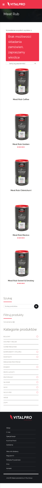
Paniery (7, 367)
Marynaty (8, 357)
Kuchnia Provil (11, 441)
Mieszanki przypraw (12, 362)
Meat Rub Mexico (21, 235)
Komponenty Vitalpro (12, 352)
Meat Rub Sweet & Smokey (21, 280)
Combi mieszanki (10, 347)
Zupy (6, 402)
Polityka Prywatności (13, 460)
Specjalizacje (10, 436)
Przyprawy (8, 377)
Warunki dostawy (12, 451)
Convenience (8, 322)
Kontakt (9, 468)
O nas (8, 432)
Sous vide (8, 392)
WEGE (6, 397)
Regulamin (10, 456)
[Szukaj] (36, 306)
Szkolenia (9, 445)
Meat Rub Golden (21, 144)
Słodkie (7, 382)
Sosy (6, 387)
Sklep (8, 428)
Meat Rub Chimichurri (21, 190)
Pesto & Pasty (9, 372)
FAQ (7, 464)
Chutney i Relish (10, 342)
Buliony (7, 336)
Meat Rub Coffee (21, 99)
